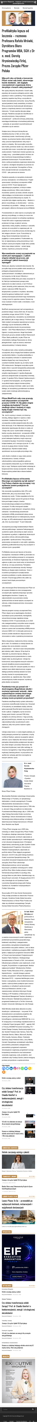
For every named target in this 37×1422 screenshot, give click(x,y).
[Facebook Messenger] (26, 1068)
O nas (5, 1421)
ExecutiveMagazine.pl (18, 1416)
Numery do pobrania (21, 1421)
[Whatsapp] (22, 1068)
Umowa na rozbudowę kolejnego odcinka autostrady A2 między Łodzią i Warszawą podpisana (12, 1133)
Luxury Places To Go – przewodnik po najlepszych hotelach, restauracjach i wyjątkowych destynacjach (17, 1204)
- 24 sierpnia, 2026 (16, 1294)
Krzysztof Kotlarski (7, 1294)
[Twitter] (7, 1068)
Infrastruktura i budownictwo (10, 1342)
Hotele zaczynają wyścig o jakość (11, 1078)
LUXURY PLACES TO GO (10, 1196)
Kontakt (12, 1421)
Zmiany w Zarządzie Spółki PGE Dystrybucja (14, 1180)
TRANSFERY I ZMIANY (9, 1176)
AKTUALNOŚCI (7, 1286)
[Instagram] (15, 1068)
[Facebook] (3, 1068)
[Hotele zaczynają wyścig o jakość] (18, 1162)
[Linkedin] (11, 1068)
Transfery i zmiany (7, 1320)
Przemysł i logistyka (7, 1330)
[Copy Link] (29, 1068)
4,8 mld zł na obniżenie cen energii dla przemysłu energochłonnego (12, 1123)
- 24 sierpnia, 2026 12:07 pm (9, 1182)
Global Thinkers (6, 1299)
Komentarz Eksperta (7, 1289)
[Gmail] (18, 1068)
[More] (3, 1072)
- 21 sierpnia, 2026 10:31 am (9, 1191)
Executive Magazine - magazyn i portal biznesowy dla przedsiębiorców (18, 2)
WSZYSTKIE (32, 1176)
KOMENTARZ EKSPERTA (10, 1148)
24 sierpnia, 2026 (6, 1080)
